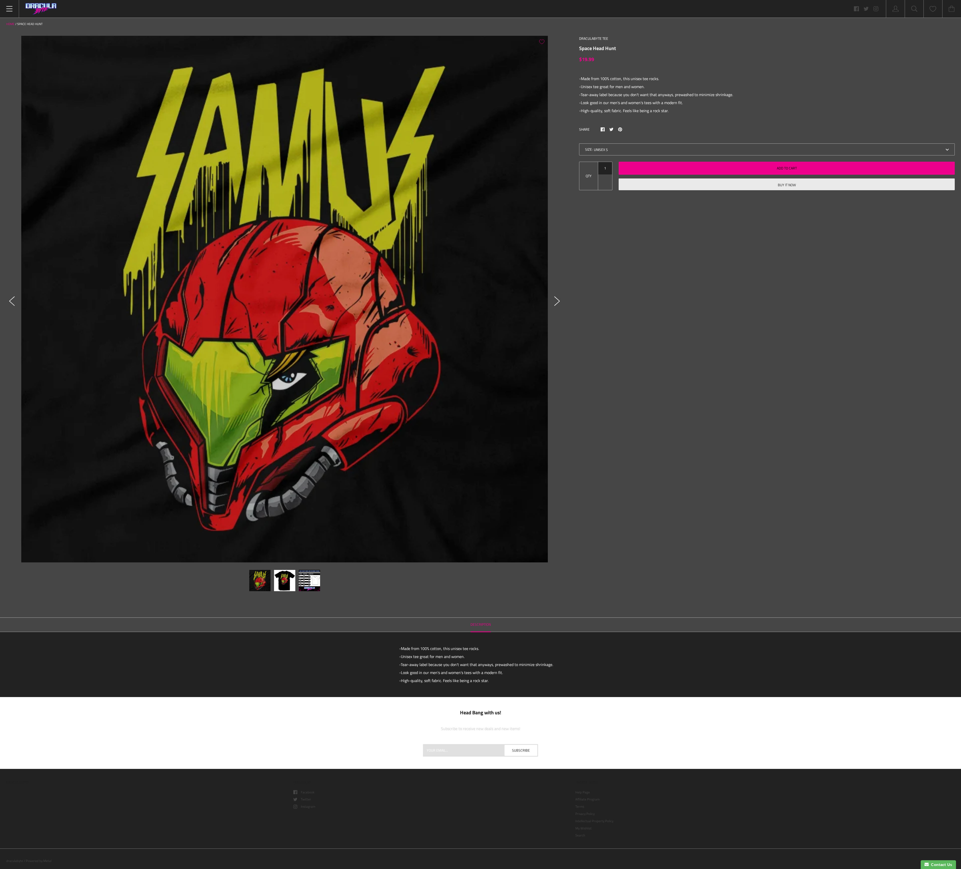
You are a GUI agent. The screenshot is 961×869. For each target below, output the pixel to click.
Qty (589, 175)
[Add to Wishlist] (542, 42)
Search (580, 835)
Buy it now (787, 184)
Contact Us (940, 864)
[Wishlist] (933, 9)
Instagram (308, 806)
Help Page (582, 792)
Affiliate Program (587, 799)
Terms (579, 806)
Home (10, 24)
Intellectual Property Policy (594, 820)
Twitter (306, 799)
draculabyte (14, 860)
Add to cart (787, 168)
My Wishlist (583, 828)
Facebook (307, 792)
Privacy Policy (585, 813)
